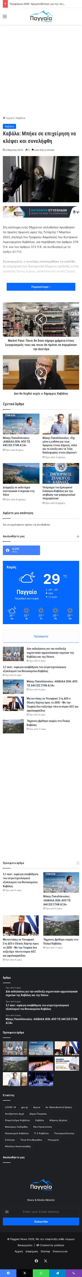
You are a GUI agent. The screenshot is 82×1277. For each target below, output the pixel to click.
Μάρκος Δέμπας (58, 1120)
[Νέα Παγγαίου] (41, 16)
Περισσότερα (40, 286)
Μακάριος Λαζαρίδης (16, 1126)
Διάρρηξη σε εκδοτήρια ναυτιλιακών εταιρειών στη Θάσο (19, 491)
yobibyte (59, 1245)
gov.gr (24, 1107)
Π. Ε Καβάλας (41, 1133)
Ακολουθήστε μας (14, 1157)
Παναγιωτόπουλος (64, 1133)
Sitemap (45, 1251)
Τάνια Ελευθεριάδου (31, 1139)
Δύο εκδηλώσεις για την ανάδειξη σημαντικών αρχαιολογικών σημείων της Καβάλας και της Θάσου (50, 652)
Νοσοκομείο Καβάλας (17, 1133)
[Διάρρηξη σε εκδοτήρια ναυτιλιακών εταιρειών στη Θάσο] (21, 473)
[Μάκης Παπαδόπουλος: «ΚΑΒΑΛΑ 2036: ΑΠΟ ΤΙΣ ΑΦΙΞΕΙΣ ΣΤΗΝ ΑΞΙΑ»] (21, 424)
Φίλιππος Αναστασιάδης (18, 1146)
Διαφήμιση (32, 1251)
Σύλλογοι (10, 1139)
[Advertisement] (41, 70)
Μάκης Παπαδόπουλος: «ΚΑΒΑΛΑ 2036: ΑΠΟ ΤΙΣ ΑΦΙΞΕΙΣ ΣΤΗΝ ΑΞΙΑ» (16, 441)
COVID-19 (10, 1107)
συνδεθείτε (43, 524)
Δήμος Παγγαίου (38, 1113)
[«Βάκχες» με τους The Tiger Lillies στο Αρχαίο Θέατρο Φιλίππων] (41, 1079)
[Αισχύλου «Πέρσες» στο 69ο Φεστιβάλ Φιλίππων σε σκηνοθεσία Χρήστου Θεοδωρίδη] (41, 1063)
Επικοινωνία (60, 1251)
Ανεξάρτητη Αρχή (14, 1113)
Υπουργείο (53, 1139)
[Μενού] (5, 17)
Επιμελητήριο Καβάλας (17, 1120)
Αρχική (9, 117)
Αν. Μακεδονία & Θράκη (59, 1107)
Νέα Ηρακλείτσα (42, 1126)
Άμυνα (36, 1107)
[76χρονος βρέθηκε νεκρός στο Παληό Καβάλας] (13, 726)
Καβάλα (20, 117)
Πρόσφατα (41, 636)
